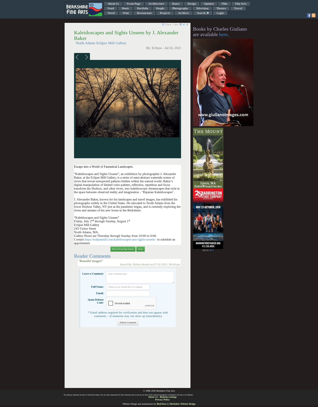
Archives (183, 13)
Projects (165, 13)
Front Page (133, 3)
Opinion (209, 3)
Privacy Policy (162, 399)
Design (192, 3)
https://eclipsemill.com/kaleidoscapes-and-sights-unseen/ (120, 239)
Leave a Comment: (93, 273)
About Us (113, 3)
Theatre (221, 8)
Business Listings (168, 397)
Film (224, 3)
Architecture (156, 3)
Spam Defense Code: (96, 301)
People (160, 8)
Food (111, 8)
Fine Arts (240, 3)
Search (201, 13)
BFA (212, 250)
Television (202, 8)
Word (111, 13)
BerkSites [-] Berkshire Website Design (176, 404)
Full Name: (97, 286)
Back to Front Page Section (123, 249)
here (223, 34)
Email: (100, 293)
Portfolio (142, 8)
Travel (238, 8)
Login (220, 13)
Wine (126, 13)
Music (125, 8)
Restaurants (144, 13)
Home (140, 249)
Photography (180, 8)
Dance (176, 3)
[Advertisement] (127, 359)
